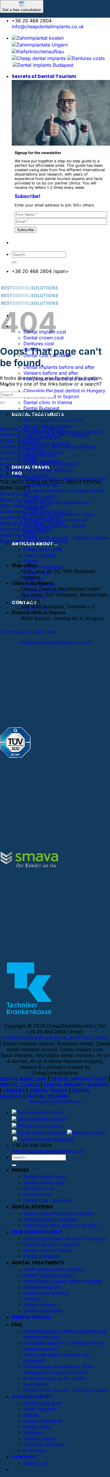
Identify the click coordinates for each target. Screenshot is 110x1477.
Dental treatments (42, 567)
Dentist (31, 561)
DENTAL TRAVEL (48, 1090)
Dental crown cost (43, 1183)
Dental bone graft (42, 549)
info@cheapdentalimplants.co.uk (48, 26)
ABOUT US (35, 1463)
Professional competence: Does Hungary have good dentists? (58, 1369)
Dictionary (34, 1450)
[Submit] (14, 262)
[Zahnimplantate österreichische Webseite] (38, 38)
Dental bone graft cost (24, 500)
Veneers (32, 1299)
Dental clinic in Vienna (47, 402)
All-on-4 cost (14, 494)
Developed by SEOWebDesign (55, 1101)
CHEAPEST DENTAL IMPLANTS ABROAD (45, 435)
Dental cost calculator (47, 1200)
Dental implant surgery (48, 426)
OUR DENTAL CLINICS (37, 1231)
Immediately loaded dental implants (62, 1281)
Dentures (33, 1433)
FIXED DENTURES (20, 441)
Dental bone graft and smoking (34, 541)
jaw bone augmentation (26, 529)
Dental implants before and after (59, 367)
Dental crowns (39, 1305)
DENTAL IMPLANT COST (79, 1079)
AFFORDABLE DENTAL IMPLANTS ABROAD (47, 447)
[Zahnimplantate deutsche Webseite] (38, 51)
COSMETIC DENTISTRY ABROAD (36, 470)
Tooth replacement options (53, 1269)
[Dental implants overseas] (86, 58)
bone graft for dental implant (31, 523)
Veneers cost (37, 1194)
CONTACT (24, 1456)
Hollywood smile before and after (60, 1225)
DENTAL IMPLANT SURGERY (76, 1085)
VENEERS (14, 1090)
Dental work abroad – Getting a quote (65, 538)
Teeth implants (39, 1409)
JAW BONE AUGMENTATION (32, 453)
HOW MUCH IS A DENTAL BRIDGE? (39, 464)
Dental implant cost (44, 1177)
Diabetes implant (41, 1287)
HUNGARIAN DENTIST (25, 476)
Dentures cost (38, 343)
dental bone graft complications (35, 511)
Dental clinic (36, 1427)
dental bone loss (18, 535)
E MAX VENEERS (19, 458)
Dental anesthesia (42, 461)
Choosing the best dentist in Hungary (64, 391)
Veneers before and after (50, 373)
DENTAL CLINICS (19, 1085)
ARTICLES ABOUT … (34, 1396)
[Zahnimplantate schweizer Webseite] (40, 45)
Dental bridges (39, 1438)
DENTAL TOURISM (47, 1096)
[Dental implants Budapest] (43, 65)
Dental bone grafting (46, 443)
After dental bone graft (25, 506)
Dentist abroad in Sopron (51, 1244)
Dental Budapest (41, 408)
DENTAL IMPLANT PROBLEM (32, 429)
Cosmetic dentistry (44, 1444)
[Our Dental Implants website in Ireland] (39, 58)
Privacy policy (93, 1038)
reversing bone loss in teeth (30, 517)
